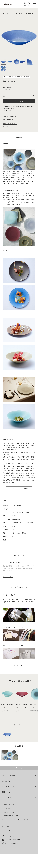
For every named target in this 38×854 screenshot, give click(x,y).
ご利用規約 (7, 808)
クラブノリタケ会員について (11, 776)
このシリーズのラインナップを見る (19, 488)
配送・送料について (8, 120)
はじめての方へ (6, 797)
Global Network (9, 111)
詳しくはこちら (19, 666)
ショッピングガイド (8, 786)
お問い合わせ (6, 792)
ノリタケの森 (5, 826)
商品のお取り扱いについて (10, 123)
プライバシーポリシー (10, 812)
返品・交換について (8, 126)
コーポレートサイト (7, 830)
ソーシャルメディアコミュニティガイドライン (16, 820)
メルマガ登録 (6, 781)
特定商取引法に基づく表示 (11, 816)
